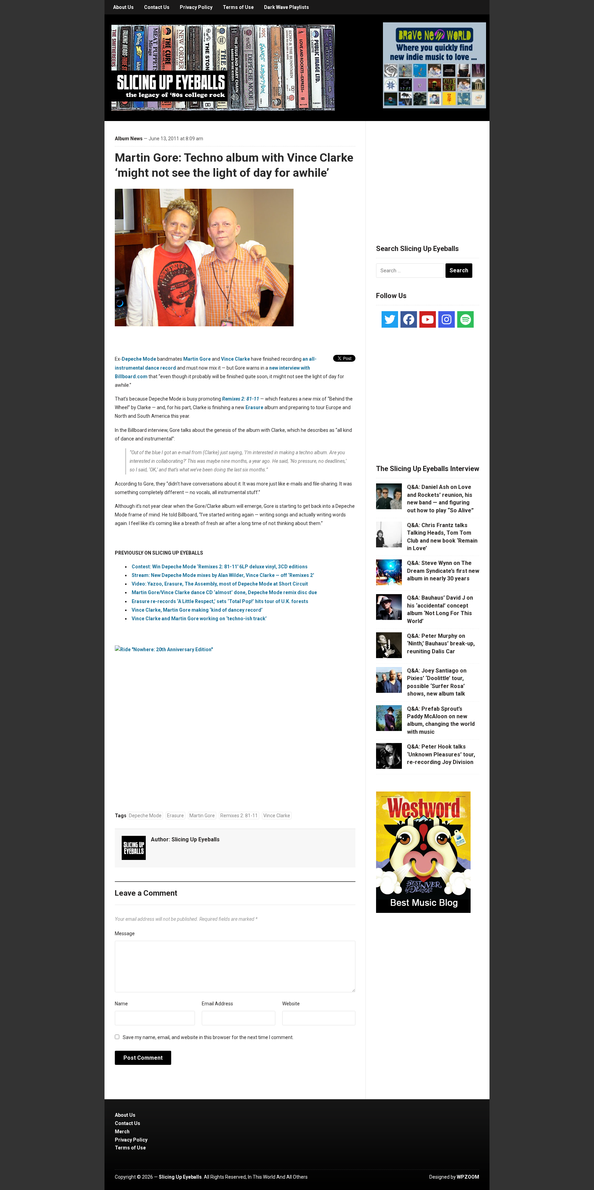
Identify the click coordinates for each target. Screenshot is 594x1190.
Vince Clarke (235, 359)
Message (125, 933)
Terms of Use (238, 7)
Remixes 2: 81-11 (240, 399)
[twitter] (390, 319)
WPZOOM (468, 1177)
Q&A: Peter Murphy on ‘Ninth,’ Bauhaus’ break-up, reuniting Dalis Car (441, 644)
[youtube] (427, 319)
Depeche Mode (139, 359)
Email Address (217, 1003)
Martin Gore (197, 359)
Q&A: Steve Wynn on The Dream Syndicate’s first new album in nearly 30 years (443, 571)
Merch (122, 1131)
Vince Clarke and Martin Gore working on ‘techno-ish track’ (199, 618)
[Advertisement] (427, 174)
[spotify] (465, 319)
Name (121, 1003)
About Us (123, 7)
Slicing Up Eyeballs (196, 839)
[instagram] (446, 319)
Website (291, 1003)
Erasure (254, 407)
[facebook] (408, 319)
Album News (129, 138)
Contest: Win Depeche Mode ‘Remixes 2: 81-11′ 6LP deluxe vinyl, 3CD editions (220, 566)
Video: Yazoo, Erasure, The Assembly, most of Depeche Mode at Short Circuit (220, 584)
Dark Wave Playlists (286, 7)
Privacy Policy (196, 7)
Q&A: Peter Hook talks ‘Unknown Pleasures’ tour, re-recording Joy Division (441, 754)
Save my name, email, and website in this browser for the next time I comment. (208, 1037)
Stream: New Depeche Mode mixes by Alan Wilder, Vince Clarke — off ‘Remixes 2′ (223, 575)
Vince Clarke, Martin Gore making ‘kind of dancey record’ (197, 610)
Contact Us (156, 7)
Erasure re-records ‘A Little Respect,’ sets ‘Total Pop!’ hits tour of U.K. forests (220, 601)
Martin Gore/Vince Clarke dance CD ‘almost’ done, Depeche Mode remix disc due (224, 592)
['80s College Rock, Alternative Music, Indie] (223, 67)
